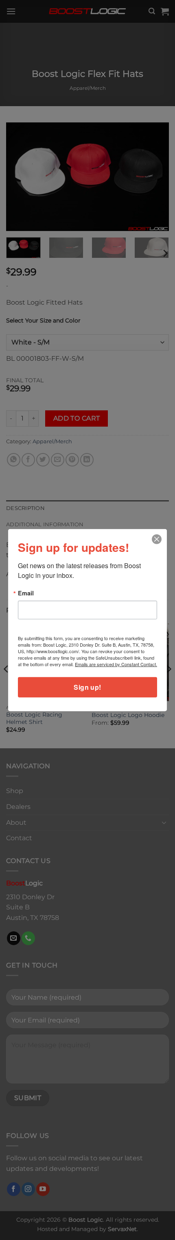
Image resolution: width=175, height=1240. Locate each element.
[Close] (156, 539)
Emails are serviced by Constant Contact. (116, 664)
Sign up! (87, 687)
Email (26, 592)
